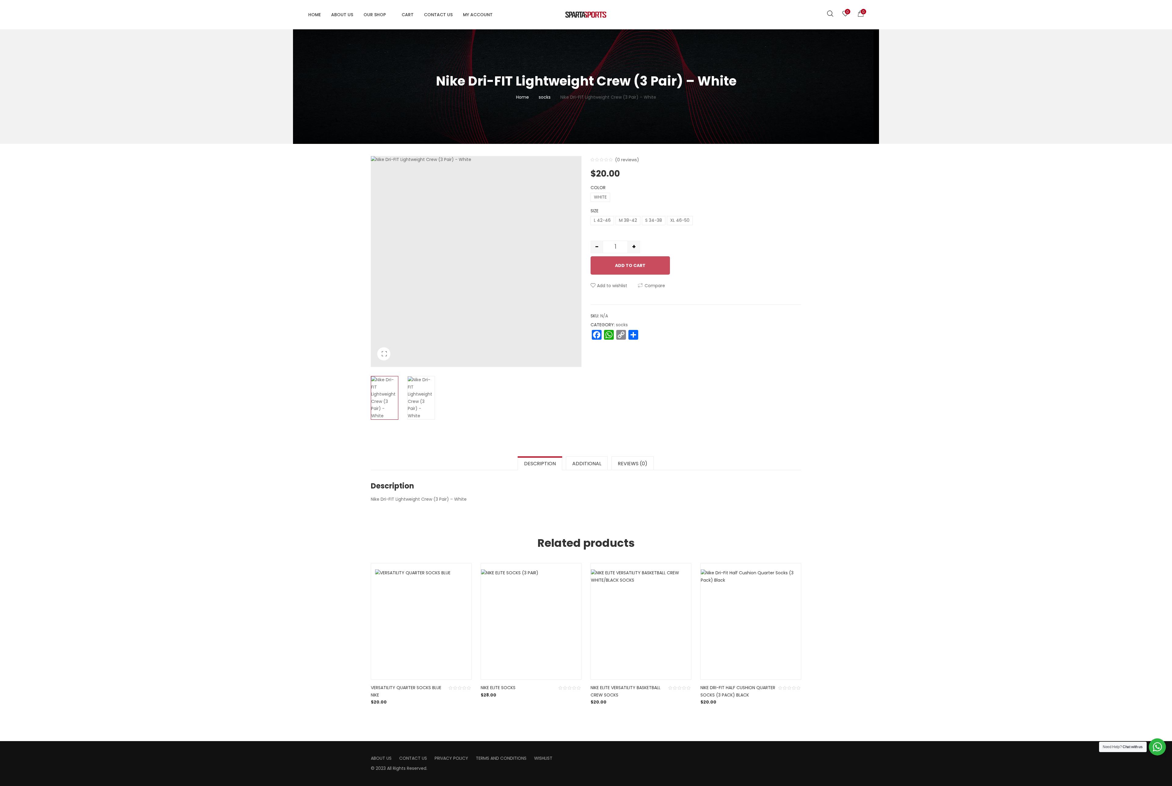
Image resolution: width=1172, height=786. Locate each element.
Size (595, 211)
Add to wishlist (612, 286)
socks (545, 97)
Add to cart (630, 265)
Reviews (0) (632, 463)
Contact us (413, 758)
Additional (586, 463)
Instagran (602, 756)
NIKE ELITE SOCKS (498, 688)
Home (522, 97)
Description (540, 463)
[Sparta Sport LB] (585, 14)
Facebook (592, 756)
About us (381, 758)
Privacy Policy (451, 758)
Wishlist (543, 758)
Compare (655, 286)
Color (598, 188)
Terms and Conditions (501, 758)
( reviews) (627, 160)
